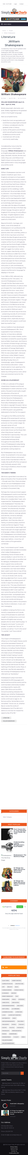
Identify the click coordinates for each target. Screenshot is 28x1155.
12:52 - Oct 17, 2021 (7, 4)
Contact (21, 4)
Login (15, 4)
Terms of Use (14, 1149)
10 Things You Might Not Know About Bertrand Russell (17, 1112)
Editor (4, 98)
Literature (8, 37)
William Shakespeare (14, 43)
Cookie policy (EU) (14, 1153)
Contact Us (14, 1151)
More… (3, 1069)
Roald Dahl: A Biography (17, 1103)
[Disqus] (14, 746)
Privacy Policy (14, 1147)
